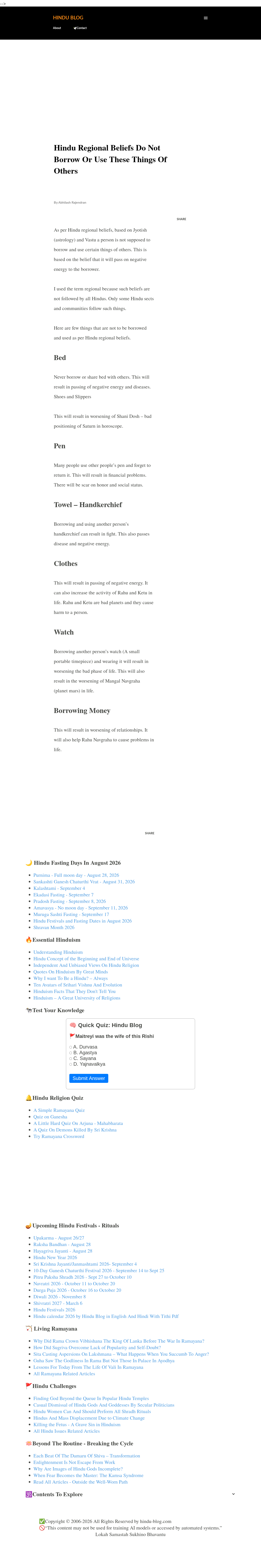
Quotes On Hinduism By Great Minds (70, 971)
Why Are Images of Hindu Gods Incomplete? (78, 1468)
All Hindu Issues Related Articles (66, 1431)
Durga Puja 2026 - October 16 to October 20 (77, 1290)
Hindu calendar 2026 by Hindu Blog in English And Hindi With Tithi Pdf (106, 1316)
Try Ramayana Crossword (58, 1136)
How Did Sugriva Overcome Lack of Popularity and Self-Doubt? (97, 1347)
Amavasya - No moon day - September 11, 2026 (80, 907)
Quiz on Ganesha (50, 1116)
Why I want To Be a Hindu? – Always (70, 978)
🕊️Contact (80, 28)
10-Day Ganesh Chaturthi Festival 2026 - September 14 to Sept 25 (98, 1270)
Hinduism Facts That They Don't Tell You (74, 991)
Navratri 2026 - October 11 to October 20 (74, 1283)
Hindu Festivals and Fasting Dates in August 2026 (82, 920)
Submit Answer (89, 1078)
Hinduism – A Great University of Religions (76, 997)
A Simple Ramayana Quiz (59, 1110)
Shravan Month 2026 (53, 927)
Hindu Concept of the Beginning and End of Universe (86, 958)
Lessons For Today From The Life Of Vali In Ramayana (88, 1367)
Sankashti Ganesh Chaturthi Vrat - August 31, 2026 (84, 881)
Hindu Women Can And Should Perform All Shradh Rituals (92, 1411)
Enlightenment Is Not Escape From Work (74, 1462)
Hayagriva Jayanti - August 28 (62, 1250)
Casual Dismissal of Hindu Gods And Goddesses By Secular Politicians (103, 1404)
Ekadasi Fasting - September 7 (63, 894)
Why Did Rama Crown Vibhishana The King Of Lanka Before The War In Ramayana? (118, 1341)
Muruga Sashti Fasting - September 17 (71, 914)
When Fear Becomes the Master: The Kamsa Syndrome (88, 1475)
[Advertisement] (130, 74)
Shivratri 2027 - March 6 (57, 1303)
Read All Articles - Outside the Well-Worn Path (80, 1481)
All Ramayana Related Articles (64, 1373)
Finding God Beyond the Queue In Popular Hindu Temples (91, 1398)
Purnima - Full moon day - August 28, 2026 (76, 875)
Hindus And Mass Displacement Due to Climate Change (89, 1418)
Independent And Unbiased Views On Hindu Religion (86, 965)
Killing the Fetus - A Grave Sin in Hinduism (77, 1424)
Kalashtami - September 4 (59, 888)
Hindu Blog (68, 18)
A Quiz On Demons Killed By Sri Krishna (75, 1129)
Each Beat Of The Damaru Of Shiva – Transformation (86, 1455)
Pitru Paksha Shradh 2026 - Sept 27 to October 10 (82, 1277)
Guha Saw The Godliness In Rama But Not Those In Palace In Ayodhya (104, 1360)
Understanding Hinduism (58, 952)
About (57, 28)
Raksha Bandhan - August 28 (62, 1244)
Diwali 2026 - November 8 (59, 1296)
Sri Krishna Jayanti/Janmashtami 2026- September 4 (85, 1264)
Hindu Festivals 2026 (54, 1309)
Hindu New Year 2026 (55, 1257)
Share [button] (181, 219)
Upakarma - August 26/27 (58, 1237)
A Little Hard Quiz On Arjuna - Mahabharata (78, 1123)
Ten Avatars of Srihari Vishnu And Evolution (77, 984)
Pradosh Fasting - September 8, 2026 (69, 901)
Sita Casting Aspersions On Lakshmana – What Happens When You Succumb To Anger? (121, 1354)
